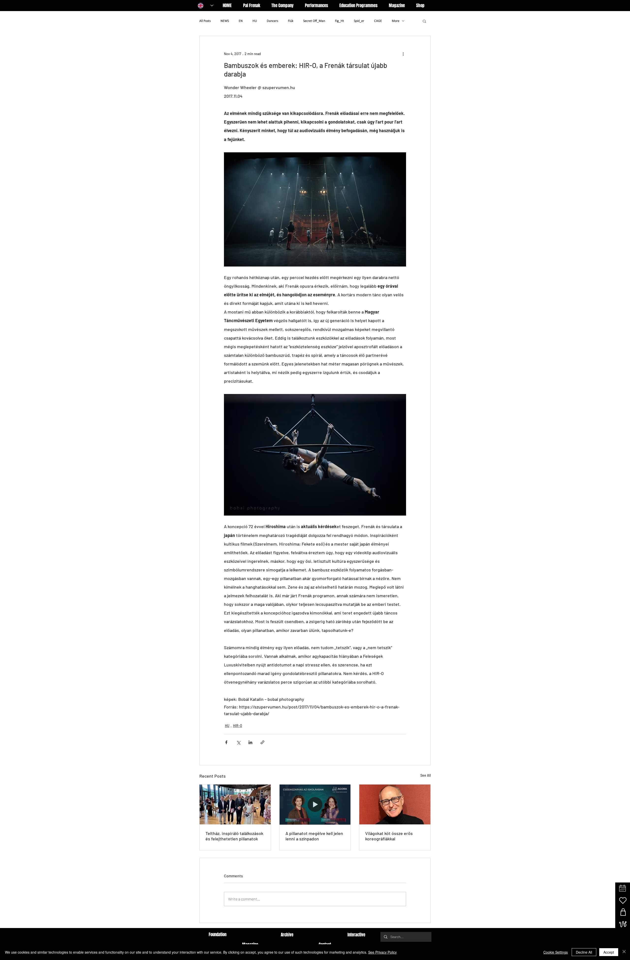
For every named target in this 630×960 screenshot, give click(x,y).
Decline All (584, 952)
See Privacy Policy (382, 952)
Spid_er (359, 21)
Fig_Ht (339, 21)
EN (241, 21)
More (395, 21)
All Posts (205, 21)
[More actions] (403, 54)
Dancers (272, 21)
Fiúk (290, 21)
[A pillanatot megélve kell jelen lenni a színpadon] (315, 804)
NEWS (224, 21)
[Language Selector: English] (205, 5)
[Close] (624, 952)
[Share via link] (262, 742)
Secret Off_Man (314, 21)
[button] (424, 21)
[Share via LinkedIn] (250, 742)
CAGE (378, 21)
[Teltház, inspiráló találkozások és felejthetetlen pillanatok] (235, 804)
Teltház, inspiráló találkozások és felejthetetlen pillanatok (234, 836)
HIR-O (237, 726)
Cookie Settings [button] (555, 952)
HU (254, 21)
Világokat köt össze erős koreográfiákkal (389, 836)
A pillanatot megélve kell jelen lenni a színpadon (314, 836)
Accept (608, 952)
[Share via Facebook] (226, 742)
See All (425, 775)
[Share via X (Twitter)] (238, 742)
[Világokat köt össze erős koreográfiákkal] (394, 804)
